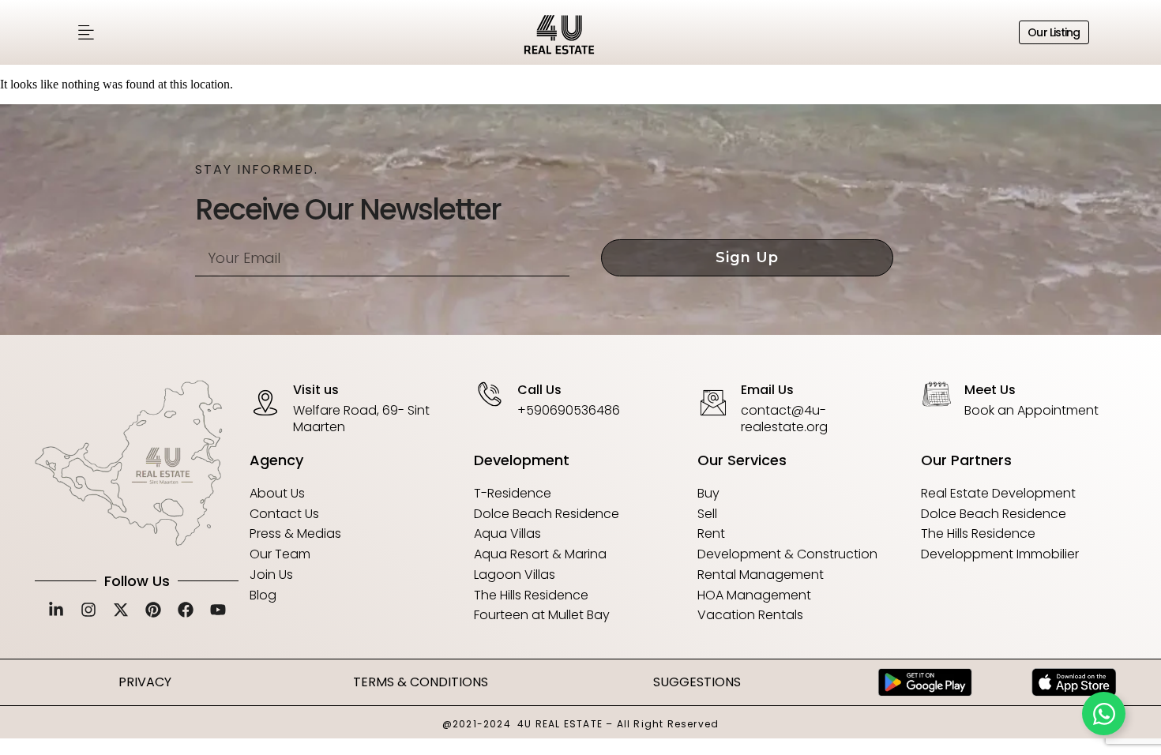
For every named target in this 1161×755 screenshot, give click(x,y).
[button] (86, 33)
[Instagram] (88, 610)
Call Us (539, 390)
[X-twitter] (121, 610)
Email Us (767, 390)
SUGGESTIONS (697, 682)
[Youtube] (218, 610)
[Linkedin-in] (56, 610)
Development (521, 460)
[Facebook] (186, 610)
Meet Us (990, 390)
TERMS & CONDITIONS (420, 682)
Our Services (742, 460)
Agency (276, 460)
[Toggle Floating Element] (1103, 713)
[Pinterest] (153, 610)
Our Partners (966, 460)
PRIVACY (144, 682)
